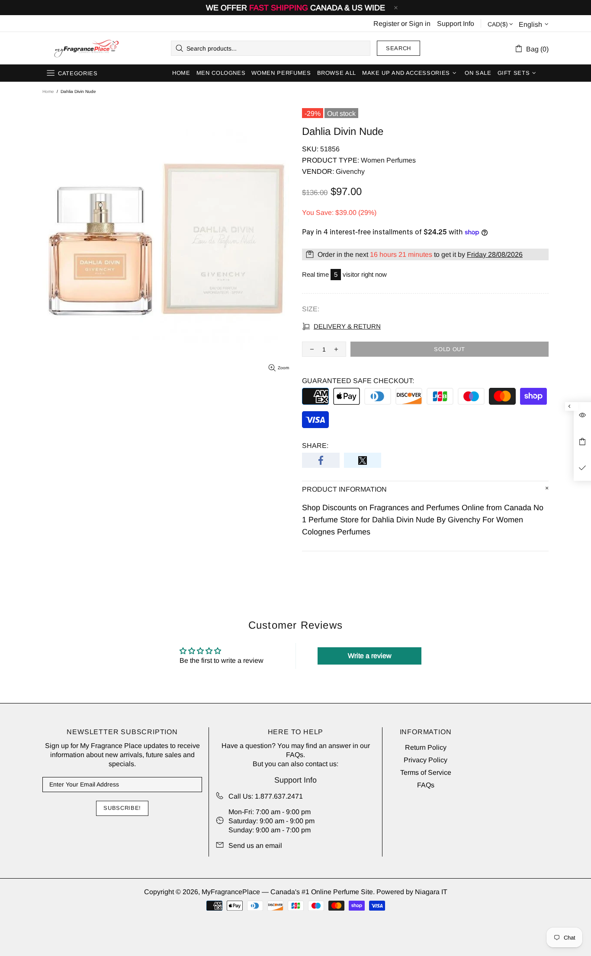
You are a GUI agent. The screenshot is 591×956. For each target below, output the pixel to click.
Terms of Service (425, 772)
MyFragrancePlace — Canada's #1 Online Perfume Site (86, 48)
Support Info (455, 23)
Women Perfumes (388, 160)
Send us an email (255, 845)
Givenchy (350, 171)
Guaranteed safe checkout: (358, 380)
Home (48, 91)
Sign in (419, 23)
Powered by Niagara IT (411, 891)
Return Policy (425, 747)
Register (386, 23)
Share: (315, 445)
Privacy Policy (425, 760)
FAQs (294, 754)
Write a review (370, 655)
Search (398, 48)
